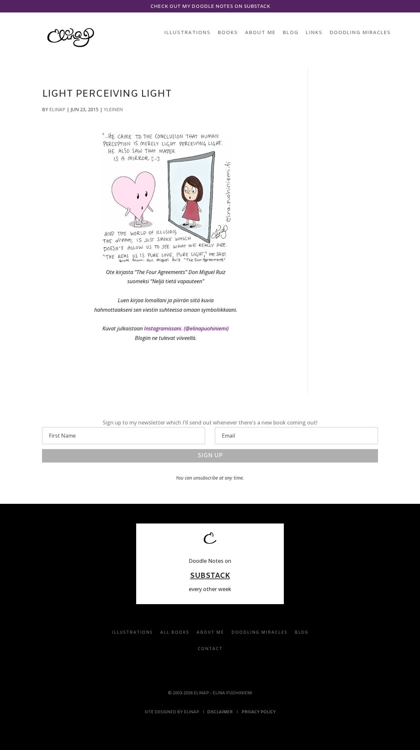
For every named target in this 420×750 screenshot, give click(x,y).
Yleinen (113, 109)
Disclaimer (220, 712)
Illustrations (187, 32)
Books (228, 32)
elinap (57, 109)
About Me (260, 32)
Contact (210, 649)
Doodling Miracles (360, 32)
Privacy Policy (259, 712)
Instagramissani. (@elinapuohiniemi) (186, 328)
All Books (174, 632)
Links (314, 32)
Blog (291, 32)
